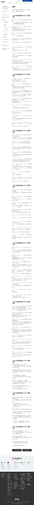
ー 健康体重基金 (5, 22)
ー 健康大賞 (5, 24)
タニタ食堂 (9, 467)
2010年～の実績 (16, 450)
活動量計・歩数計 (10, 483)
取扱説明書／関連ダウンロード (16, 486)
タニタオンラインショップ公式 (3, 466)
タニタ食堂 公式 (3, 467)
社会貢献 (4, 19)
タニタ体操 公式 (3, 468)
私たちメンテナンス (5, 14)
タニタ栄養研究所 (5, 34)
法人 (20, 0)
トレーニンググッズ (10, 484)
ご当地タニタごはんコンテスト (6, 42)
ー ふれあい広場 (5, 29)
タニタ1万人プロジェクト (6, 12)
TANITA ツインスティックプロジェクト (6, 46)
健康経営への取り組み (6, 17)
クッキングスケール (10, 485)
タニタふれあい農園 (5, 39)
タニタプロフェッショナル (16, 468)
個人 (17, 0)
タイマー (9, 486)
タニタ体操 (15, 466)
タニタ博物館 (5, 36)
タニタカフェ (15, 465)
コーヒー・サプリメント (10, 495)
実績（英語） (27, 450)
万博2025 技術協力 (5, 8)
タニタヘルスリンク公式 (10, 469)
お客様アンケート (16, 487)
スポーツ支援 (5, 31)
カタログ (15, 488)
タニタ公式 (2, 464)
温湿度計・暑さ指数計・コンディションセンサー (10, 488)
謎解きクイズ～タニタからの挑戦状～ (6, 49)
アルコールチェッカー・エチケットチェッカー (10, 482)
